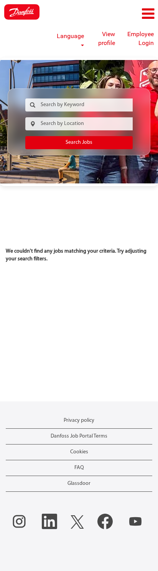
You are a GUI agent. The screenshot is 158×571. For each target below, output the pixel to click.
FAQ (79, 468)
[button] (131, 14)
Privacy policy (79, 420)
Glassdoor (79, 483)
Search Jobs (79, 142)
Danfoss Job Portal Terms (79, 436)
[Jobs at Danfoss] (22, 12)
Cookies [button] (79, 452)
